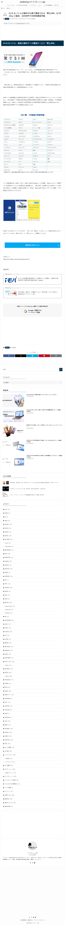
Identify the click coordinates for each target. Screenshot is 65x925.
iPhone (8, 602)
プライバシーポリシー (39, 920)
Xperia (8, 736)
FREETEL (9, 557)
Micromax (9, 646)
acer (7, 509)
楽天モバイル (10, 802)
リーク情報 (9, 787)
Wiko (8, 724)
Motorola (9, 650)
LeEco (8, 627)
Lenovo (8, 631)
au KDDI (9, 539)
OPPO (8, 672)
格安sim (6, 18)
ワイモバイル (10, 761)
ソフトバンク (10, 754)
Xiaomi (8, 732)
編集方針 (30, 920)
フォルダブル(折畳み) (12, 784)
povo (7, 543)
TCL (7, 702)
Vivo (7, 721)
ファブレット (10, 776)
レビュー (9, 791)
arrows (8, 532)
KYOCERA (9, 620)
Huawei (8, 587)
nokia (8, 654)
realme (8, 676)
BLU (7, 553)
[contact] (34, 863)
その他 (8, 751)
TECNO (8, 706)
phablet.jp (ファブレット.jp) (32, 2)
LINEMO (8, 758)
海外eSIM (9, 806)
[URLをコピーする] (56, 355)
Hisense (8, 568)
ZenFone (9, 740)
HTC (7, 583)
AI (6, 517)
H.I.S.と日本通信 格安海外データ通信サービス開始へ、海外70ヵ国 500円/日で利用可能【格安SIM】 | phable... (38, 279)
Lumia (8, 639)
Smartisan (8, 698)
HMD (7, 572)
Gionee (8, 565)
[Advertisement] (32, 31)
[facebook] (30, 863)
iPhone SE (9, 609)
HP (6, 580)
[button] (9, 355)
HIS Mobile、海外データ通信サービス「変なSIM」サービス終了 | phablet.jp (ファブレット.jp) (37, 293)
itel (7, 616)
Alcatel (8, 524)
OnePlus (9, 668)
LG (7, 635)
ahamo (8, 665)
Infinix (8, 591)
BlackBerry (9, 550)
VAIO (7, 713)
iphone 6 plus (10, 606)
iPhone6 (8, 613)
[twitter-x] (32, 863)
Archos (8, 528)
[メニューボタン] (2, 2)
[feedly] (33, 917)
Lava (8, 624)
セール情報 (9, 747)
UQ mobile (9, 546)
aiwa (7, 520)
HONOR (9, 576)
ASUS (8, 535)
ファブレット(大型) (11, 780)
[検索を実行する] (60, 369)
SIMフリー (9, 694)
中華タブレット (10, 772)
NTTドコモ (9, 661)
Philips (8, 683)
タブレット (10, 769)
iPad (7, 598)
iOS (7, 595)
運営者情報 (23, 920)
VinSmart (8, 717)
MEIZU (8, 643)
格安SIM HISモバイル (32, 245)
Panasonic (9, 679)
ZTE (7, 743)
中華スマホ (9, 795)
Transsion (8, 709)
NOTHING (9, 657)
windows (9, 728)
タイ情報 (9, 765)
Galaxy (8, 561)
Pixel (7, 687)
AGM (7, 513)
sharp (8, 691)
